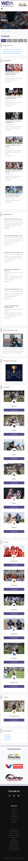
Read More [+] (8, 81)
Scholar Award (14, 816)
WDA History (14, 809)
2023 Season (8, 738)
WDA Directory (14, 814)
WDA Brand (14, 812)
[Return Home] (7, 4)
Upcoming (21, 40)
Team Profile (14, 410)
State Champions (14, 829)
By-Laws (14, 811)
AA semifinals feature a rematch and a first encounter (13, 97)
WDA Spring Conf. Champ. (14, 837)
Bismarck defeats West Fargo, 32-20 (13, 252)
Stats (26, 40)
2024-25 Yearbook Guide (14, 850)
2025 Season (8, 735)
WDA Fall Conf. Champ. (14, 833)
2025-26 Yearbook (14, 844)
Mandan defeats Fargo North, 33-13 (13, 289)
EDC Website (14, 822)
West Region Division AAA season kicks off (12, 49)
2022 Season (8, 739)
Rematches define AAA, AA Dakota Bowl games (12, 73)
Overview (4, 40)
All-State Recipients (14, 842)
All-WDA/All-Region (14, 840)
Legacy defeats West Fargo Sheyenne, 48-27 (11, 306)
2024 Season (8, 736)
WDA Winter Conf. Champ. (14, 835)
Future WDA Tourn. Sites (14, 831)
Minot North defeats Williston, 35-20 (13, 235)
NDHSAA (14, 820)
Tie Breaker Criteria (14, 818)
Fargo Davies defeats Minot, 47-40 (13, 219)
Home (3, 31)
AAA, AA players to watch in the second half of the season (13, 195)
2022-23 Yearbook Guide (14, 846)
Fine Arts (14, 839)
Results (15, 40)
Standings (10, 40)
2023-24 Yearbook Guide (14, 848)
